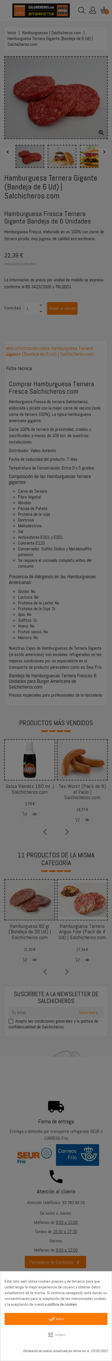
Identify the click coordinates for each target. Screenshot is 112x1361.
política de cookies (62, 1304)
